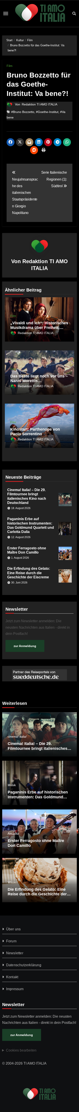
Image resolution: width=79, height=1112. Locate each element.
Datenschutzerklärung (23, 965)
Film (10, 65)
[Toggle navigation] (5, 13)
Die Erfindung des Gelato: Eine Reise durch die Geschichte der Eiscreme (28, 573)
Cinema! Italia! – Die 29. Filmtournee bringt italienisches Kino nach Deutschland (37, 748)
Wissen (13, 882)
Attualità (13, 833)
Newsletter (14, 953)
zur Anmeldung (25, 646)
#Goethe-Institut (47, 112)
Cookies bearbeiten (21, 1050)
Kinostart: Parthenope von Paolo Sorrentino (35, 431)
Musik (12, 785)
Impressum (15, 989)
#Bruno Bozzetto (22, 112)
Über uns (13, 929)
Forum (11, 941)
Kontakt (12, 977)
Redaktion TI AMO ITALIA (39, 104)
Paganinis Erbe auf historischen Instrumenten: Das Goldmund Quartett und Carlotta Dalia (38, 797)
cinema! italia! (17, 736)
